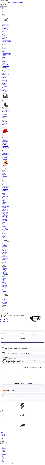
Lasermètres (4, 83)
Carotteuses (4, 173)
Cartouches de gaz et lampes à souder (7, 40)
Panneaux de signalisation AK (6, 153)
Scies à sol (4, 287)
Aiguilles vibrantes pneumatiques (6, 206)
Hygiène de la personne (5, 258)
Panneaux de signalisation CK (6, 154)
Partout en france (3, 435)
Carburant (4, 254)
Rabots (3, 180)
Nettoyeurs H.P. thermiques (6, 217)
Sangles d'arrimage (5, 252)
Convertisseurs (4, 226)
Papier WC (4, 259)
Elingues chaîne (4, 247)
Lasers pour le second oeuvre (6, 74)
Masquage (4, 236)
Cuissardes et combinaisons (6, 118)
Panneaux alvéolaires (5, 159)
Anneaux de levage (5, 245)
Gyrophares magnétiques (5, 148)
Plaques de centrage (5, 90)
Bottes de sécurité (5, 116)
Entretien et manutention (4, 224)
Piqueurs (4, 195)
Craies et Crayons (5, 80)
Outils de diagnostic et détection (6, 85)
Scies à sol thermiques (5, 221)
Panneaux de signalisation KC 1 (6, 155)
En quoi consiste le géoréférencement (5, 456)
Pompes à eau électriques (5, 196)
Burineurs (4, 172)
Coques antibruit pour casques (6, 110)
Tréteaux (4, 237)
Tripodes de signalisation (5, 157)
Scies (3, 280)
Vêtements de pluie (5, 122)
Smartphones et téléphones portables (6, 68)
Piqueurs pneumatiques (5, 210)
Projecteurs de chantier (5, 229)
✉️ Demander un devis (29, 383)
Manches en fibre (4, 31)
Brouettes (4, 235)
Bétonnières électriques (5, 187)
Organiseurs (4, 49)
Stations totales (4, 77)
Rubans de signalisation (5, 142)
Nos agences (1, 7)
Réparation (3, 308)
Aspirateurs (4, 170)
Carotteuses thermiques (5, 215)
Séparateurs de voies (5, 143)
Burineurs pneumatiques (5, 207)
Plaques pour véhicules (5, 146)
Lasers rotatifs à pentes (5, 302)
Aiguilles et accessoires (5, 12)
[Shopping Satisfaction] (3, 1)
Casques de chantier (5, 112)
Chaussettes (4, 117)
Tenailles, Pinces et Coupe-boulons (6, 54)
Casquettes (4, 113)
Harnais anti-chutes (5, 111)
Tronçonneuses (4, 183)
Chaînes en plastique (5, 138)
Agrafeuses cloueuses (5, 51)
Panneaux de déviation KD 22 (6, 152)
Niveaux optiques (5, 76)
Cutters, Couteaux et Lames (6, 52)
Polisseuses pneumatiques (5, 212)
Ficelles (3, 88)
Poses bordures (4, 251)
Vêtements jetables (5, 124)
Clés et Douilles (4, 55)
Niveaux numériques (5, 75)
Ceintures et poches (5, 48)
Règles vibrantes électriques (6, 198)
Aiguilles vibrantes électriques (6, 186)
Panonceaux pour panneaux (6, 156)
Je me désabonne (2, 441)
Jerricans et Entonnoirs (5, 26)
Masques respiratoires (5, 125)
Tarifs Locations (3, 307)
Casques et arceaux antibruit (6, 109)
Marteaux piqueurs (5, 191)
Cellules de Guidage (5, 299)
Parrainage (3, 450)
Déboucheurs (4, 174)
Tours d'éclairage (4, 182)
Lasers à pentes (4, 73)
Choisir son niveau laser (4, 455)
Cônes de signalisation (5, 139)
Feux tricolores (4, 291)
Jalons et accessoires (5, 61)
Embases (4, 60)
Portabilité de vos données (4, 449)
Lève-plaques (4, 249)
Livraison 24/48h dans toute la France (19, 2)
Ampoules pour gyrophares (6, 147)
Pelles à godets (4, 250)
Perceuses (4, 193)
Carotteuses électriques (5, 189)
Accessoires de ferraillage (5, 24)
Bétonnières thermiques (5, 214)
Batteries (4, 70)
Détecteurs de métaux (5, 268)
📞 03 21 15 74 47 (24, 383)
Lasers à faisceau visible (5, 300)
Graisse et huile (4, 257)
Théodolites (4, 304)
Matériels (2, 167)
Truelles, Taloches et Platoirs (6, 29)
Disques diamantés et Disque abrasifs (7, 53)
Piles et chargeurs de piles (5, 228)
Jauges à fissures (4, 89)
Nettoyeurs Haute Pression (5, 36)
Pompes (4, 179)
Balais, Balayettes (5, 15)
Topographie (3, 58)
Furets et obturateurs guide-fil (6, 13)
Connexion (3, 447)
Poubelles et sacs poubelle (5, 260)
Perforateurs (4, 194)
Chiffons (4, 255)
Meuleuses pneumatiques (5, 208)
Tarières (4, 38)
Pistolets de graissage (5, 211)
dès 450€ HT (3, 434)
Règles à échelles (4, 65)
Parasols (4, 63)
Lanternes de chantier (5, 149)
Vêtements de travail (5, 123)
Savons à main (4, 262)
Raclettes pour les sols (5, 16)
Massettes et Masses (5, 45)
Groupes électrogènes (5, 216)
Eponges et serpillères (5, 256)
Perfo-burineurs (4, 178)
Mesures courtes (4, 84)
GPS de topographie (5, 72)
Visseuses (4, 203)
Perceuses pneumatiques (5, 209)
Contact (2, 452)
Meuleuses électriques (5, 192)
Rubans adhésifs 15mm (5, 91)
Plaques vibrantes (5, 219)
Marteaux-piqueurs (5, 176)
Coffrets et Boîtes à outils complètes (6, 56)
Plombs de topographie (5, 64)
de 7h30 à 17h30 (3, 436)
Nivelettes (4, 62)
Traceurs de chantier (5, 81)
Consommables (4, 233)
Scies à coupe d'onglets (5, 199)
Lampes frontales (4, 227)
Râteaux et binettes (5, 37)
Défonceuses (4, 175)
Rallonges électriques (5, 230)
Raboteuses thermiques (5, 220)
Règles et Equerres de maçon (6, 28)
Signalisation (3, 135)
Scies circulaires (4, 200)
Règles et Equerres (5, 86)
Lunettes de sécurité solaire (5, 120)
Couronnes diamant (5, 283)
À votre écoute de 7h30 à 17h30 (5, 321)
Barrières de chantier (5, 137)
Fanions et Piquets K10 (5, 140)
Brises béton (4, 282)
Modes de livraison (4, 454)
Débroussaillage (4, 34)
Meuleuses (4, 279)
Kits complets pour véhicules (6, 145)
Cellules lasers (4, 71)
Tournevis (4, 57)
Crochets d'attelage (5, 246)
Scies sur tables (4, 202)
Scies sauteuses (4, 201)
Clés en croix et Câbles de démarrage (7, 41)
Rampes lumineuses (5, 150)
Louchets (4, 35)
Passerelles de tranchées (5, 141)
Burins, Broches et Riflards (6, 25)
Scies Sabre (4, 181)
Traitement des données (4, 448)
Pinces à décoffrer (5, 27)
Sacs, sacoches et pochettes (6, 66)
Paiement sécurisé (13, 2)
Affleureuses (4, 185)
